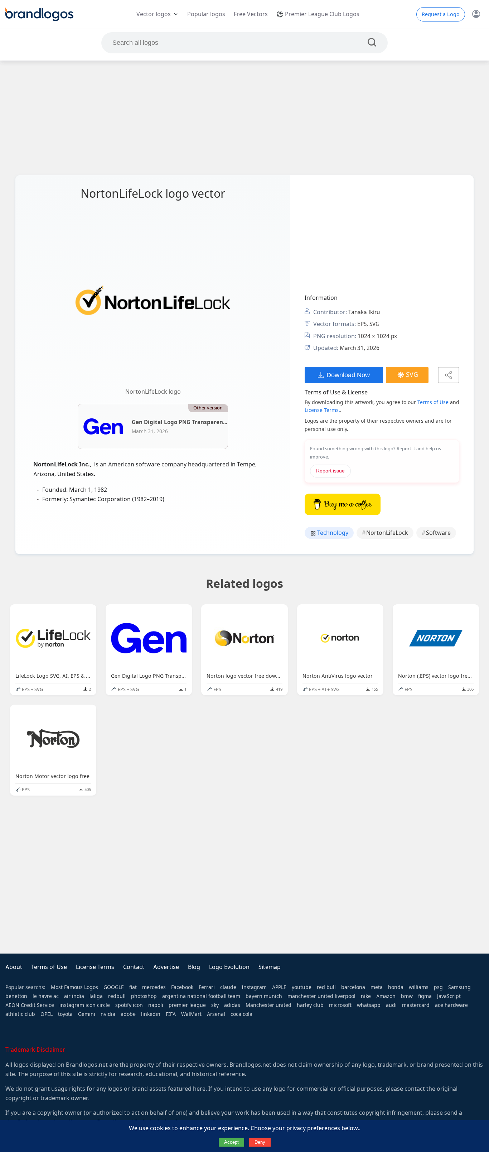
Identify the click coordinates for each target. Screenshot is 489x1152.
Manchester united (268, 1005)
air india (74, 996)
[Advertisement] (244, 118)
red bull (326, 987)
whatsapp (369, 1005)
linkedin (150, 1014)
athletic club (20, 1014)
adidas (232, 1005)
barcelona (353, 987)
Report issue (330, 471)
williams (419, 987)
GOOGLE (113, 987)
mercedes (154, 987)
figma (425, 996)
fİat (133, 987)
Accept (231, 1142)
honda (395, 987)
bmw (407, 996)
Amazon (386, 996)
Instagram (254, 987)
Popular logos (206, 14)
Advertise (166, 967)
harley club (310, 1005)
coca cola (241, 1014)
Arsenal (216, 1014)
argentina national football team (201, 996)
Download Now (348, 375)
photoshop (144, 996)
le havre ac (46, 996)
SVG (412, 375)
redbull (117, 996)
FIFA (171, 1014)
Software (438, 533)
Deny (260, 1142)
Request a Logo (441, 14)
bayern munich (264, 996)
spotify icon (129, 1005)
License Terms (95, 967)
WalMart (191, 1014)
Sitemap (269, 967)
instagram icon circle (84, 1005)
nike (366, 996)
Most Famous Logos (74, 987)
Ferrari (207, 987)
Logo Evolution (229, 967)
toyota (65, 1014)
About (13, 967)
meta (377, 987)
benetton (16, 996)
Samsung (459, 987)
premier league (187, 1005)
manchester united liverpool (321, 996)
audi (391, 1005)
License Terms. (322, 410)
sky (215, 1005)
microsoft (340, 1005)
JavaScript (449, 996)
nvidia (108, 1014)
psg (438, 987)
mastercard (416, 1005)
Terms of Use (433, 402)
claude (228, 987)
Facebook (182, 987)
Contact (133, 967)
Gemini (86, 1014)
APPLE (279, 987)
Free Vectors (251, 14)
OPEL (46, 1014)
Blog (194, 967)
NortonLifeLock (387, 533)
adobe (128, 1014)
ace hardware (451, 1005)
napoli (155, 1005)
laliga (96, 996)
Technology (332, 533)
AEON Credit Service (29, 1005)
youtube (301, 987)
